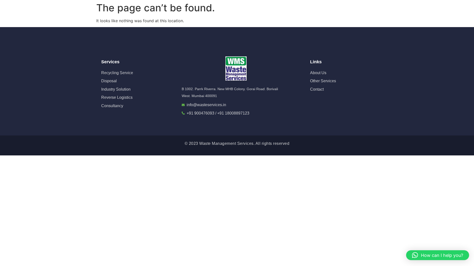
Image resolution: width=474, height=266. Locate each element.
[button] (437, 255)
